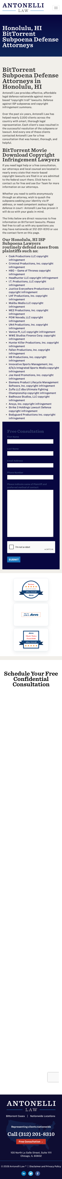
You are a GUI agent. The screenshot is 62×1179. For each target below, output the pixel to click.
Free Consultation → (31, 1141)
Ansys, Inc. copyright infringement (30, 403)
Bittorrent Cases (15, 1116)
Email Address (15, 460)
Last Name (13, 449)
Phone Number (15, 472)
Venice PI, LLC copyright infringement (32, 331)
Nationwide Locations (42, 1116)
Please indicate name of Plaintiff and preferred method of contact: (27, 486)
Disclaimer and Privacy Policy (45, 1166)
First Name (13, 437)
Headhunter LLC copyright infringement (33, 277)
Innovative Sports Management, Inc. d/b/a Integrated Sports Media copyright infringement (34, 368)
